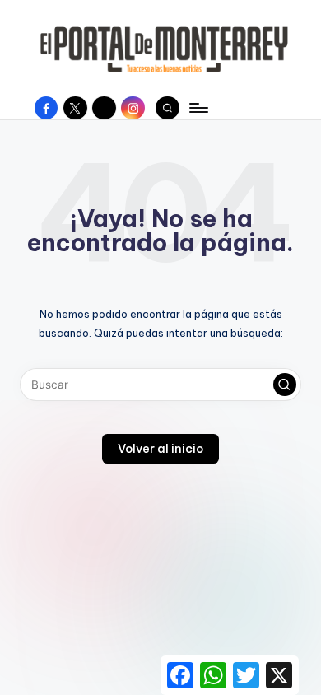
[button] (284, 384)
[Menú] (197, 107)
